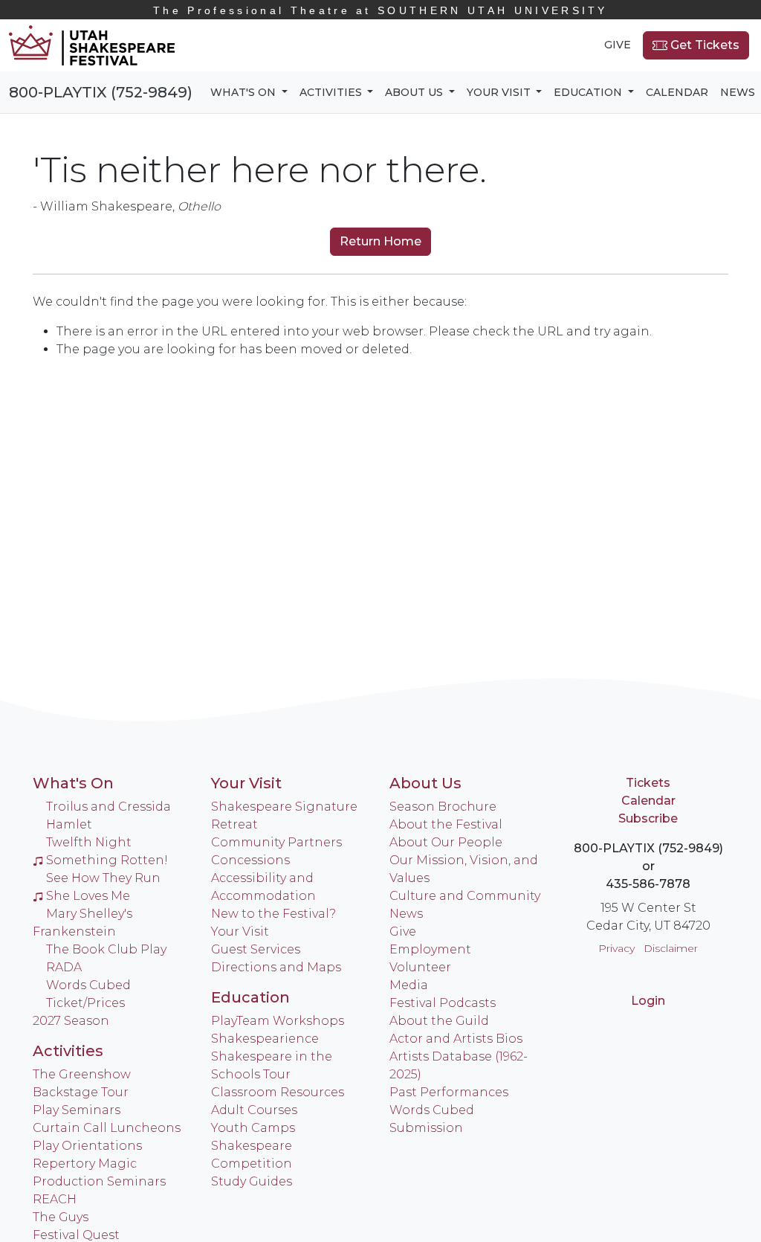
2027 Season (71, 1021)
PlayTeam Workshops (277, 1021)
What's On (73, 783)
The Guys (60, 1217)
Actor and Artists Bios (455, 1039)
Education (250, 997)
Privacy (616, 948)
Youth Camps (253, 1128)
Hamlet (69, 824)
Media (408, 985)
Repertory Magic (85, 1163)
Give (617, 44)
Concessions (250, 860)
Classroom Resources (277, 1092)
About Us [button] (415, 92)
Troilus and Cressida (108, 806)
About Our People (445, 842)
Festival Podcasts (442, 1003)
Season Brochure (442, 806)
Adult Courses (254, 1110)
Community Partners (276, 842)
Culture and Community (464, 896)
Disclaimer (671, 948)
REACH (55, 1199)
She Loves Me (88, 896)
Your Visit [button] (500, 92)
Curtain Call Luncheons (107, 1128)
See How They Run (103, 878)
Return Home (380, 241)
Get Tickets (703, 45)
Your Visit (246, 783)
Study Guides (251, 1181)
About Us (425, 783)
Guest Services (255, 949)
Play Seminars (76, 1110)
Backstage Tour (81, 1092)
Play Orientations (87, 1146)
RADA (64, 967)
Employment (430, 949)
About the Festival (445, 824)
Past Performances (448, 1092)
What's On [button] (244, 92)
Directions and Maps (276, 967)
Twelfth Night (89, 842)
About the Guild (439, 1021)
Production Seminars (99, 1181)
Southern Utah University (380, 10)
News (737, 92)
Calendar (677, 92)
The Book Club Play (106, 949)
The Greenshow (82, 1074)
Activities (68, 1051)
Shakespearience (265, 1039)
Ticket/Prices (85, 1003)
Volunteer (420, 967)
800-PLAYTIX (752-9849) (100, 92)
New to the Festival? (273, 914)
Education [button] (589, 92)
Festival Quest (76, 1235)
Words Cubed (88, 985)
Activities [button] (332, 92)
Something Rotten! (107, 860)
